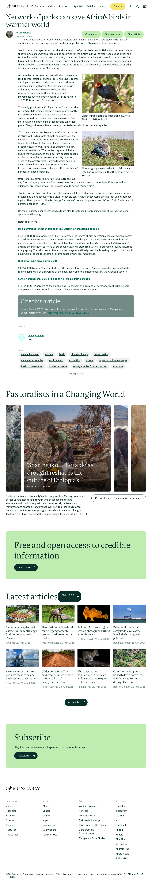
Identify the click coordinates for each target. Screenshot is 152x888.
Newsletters (49, 825)
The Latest (12, 834)
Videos (52, 6)
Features (39, 6)
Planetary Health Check (92, 825)
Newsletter (24, 755)
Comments (91, 34)
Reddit (119, 834)
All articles (67, 594)
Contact (47, 810)
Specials (78, 6)
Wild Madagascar (88, 806)
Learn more (24, 567)
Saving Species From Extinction (90, 366)
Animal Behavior (30, 354)
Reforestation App (89, 820)
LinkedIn (120, 806)
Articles (91, 6)
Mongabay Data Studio (92, 838)
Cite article (134, 34)
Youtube (120, 815)
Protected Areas (58, 366)
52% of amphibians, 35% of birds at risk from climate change (54, 278)
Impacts (47, 820)
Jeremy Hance (23, 32)
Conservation (101, 354)
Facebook (120, 825)
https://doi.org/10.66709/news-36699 (69, 312)
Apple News (122, 853)
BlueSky (120, 839)
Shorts (103, 6)
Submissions (49, 829)
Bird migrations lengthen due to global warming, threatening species (58, 228)
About (45, 806)
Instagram (121, 810)
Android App (122, 849)
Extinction (74, 360)
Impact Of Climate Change (113, 360)
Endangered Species (32, 360)
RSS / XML (121, 858)
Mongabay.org (87, 815)
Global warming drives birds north (37, 261)
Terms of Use (49, 834)
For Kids (83, 810)
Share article (112, 34)
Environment (56, 360)
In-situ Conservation (32, 366)
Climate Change (79, 354)
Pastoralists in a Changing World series (117, 498)
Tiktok (119, 829)
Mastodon (121, 844)
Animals (49, 354)
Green (89, 360)
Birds (62, 354)
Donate (118, 6)
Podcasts (64, 6)
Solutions (118, 366)
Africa (29, 36)
